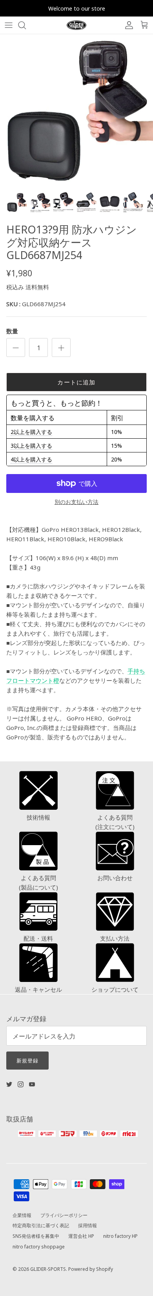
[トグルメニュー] (8, 25)
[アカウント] (127, 25)
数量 (12, 331)
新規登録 (27, 1060)
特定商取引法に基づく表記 (41, 1225)
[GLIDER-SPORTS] (76, 24)
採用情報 (87, 1225)
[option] (76, 111)
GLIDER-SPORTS (48, 1268)
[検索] (26, 25)
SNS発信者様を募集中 (36, 1235)
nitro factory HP (120, 1235)
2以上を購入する (31, 432)
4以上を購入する (31, 459)
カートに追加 (76, 382)
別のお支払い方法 (76, 501)
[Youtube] (32, 1084)
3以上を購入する (31, 445)
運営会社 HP (81, 1235)
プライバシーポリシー (63, 1214)
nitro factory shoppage (39, 1246)
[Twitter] (9, 1084)
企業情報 (22, 1214)
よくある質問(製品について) (38, 882)
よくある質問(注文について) (115, 822)
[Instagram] (21, 1084)
